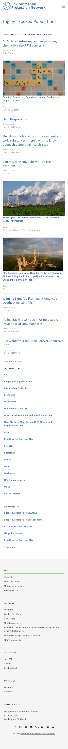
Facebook (15, 728)
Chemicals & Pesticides (16, 388)
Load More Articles (13, 361)
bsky (42, 728)
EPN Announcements (14, 479)
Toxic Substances (11, 126)
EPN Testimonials (12, 639)
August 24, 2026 (9, 106)
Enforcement (10, 401)
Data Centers (9, 53)
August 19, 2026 (9, 328)
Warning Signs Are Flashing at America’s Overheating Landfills (30, 300)
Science (8, 445)
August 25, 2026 (9, 50)
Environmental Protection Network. (37, 733)
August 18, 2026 (9, 349)
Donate (7, 663)
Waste (6, 173)
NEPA (6, 432)
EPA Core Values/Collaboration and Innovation (28, 415)
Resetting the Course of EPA (18, 439)
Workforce (9, 473)
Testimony (9, 546)
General (8, 691)
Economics (9, 394)
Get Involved (10, 668)
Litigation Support (13, 533)
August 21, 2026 (9, 170)
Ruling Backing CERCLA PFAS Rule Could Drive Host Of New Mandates (30, 321)
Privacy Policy (11, 590)
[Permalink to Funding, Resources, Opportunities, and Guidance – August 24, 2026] (34, 78)
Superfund (9, 452)
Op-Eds (8, 486)
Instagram (20, 728)
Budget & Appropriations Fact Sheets (23, 519)
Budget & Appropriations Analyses (22, 512)
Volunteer (9, 687)
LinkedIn (31, 728)
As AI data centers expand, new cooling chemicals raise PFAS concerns (30, 43)
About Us (8, 576)
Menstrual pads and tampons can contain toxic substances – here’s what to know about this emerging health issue (31, 140)
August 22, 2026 (9, 149)
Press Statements (31, 230)
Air (4, 230)
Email (53, 728)
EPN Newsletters (12, 623)
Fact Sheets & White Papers (18, 526)
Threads (25, 728)
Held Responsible (15, 119)
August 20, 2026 (9, 286)
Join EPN (8, 659)
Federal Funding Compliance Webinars (23, 635)
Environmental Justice (15, 408)
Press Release (13, 230)
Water (7, 466)
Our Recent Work (12, 614)
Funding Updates (11, 109)
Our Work (8, 609)
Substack (47, 728)
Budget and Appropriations (18, 381)
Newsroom (9, 618)
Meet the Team (11, 581)
